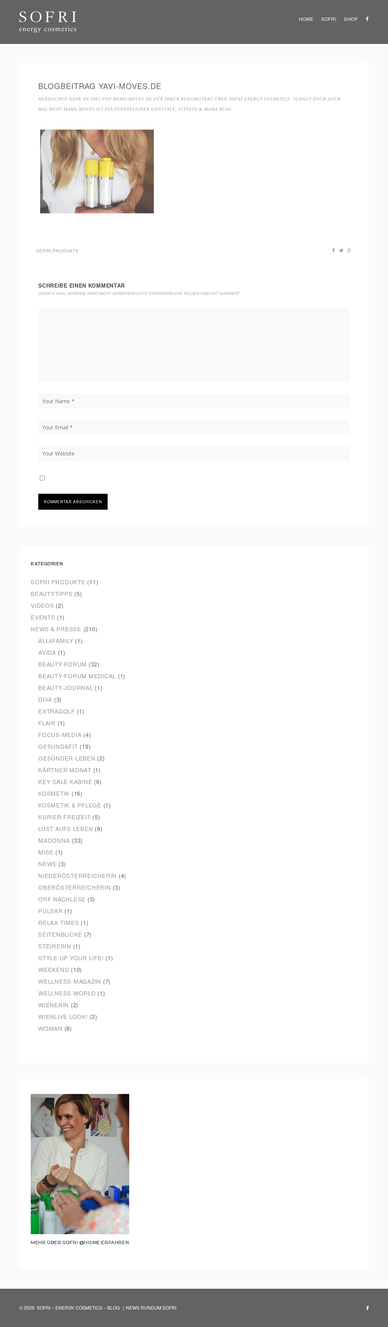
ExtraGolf (56, 711)
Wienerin (53, 1005)
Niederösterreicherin (77, 875)
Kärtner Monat (64, 770)
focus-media (59, 735)
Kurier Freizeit (64, 817)
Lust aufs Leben (65, 829)
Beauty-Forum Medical (77, 676)
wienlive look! (63, 1016)
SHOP (351, 19)
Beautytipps (51, 594)
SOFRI (328, 19)
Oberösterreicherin (74, 887)
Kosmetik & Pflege (70, 805)
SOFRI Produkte (57, 250)
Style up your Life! (70, 958)
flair (47, 723)
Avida (47, 652)
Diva (45, 699)
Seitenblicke (60, 934)
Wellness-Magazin (69, 981)
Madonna (54, 840)
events (43, 617)
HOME (306, 19)
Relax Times (58, 922)
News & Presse (56, 629)
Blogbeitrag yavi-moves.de (99, 85)
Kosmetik (54, 793)
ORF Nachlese (62, 899)
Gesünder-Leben (66, 758)
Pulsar (50, 911)
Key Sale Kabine (65, 782)
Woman (50, 1028)
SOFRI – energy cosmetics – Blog (78, 1307)
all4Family (56, 641)
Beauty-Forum (62, 664)
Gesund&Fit (58, 746)
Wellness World (67, 993)
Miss (45, 852)
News (47, 864)
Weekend (53, 969)
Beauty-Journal (65, 688)
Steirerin (54, 946)
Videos (42, 605)
